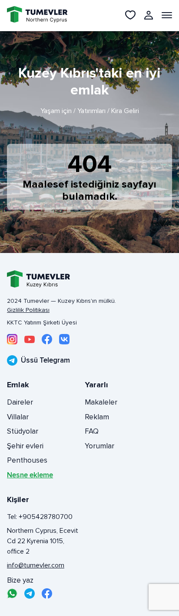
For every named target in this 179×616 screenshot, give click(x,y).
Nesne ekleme (30, 475)
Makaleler (101, 402)
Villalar (18, 416)
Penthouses (27, 460)
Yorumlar (99, 446)
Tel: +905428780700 (40, 516)
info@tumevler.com (35, 565)
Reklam (97, 416)
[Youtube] (29, 339)
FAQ (92, 431)
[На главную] (32, 15)
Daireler (20, 402)
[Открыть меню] (167, 15)
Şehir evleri (25, 446)
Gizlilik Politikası (28, 310)
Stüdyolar (22, 431)
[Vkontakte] (64, 339)
